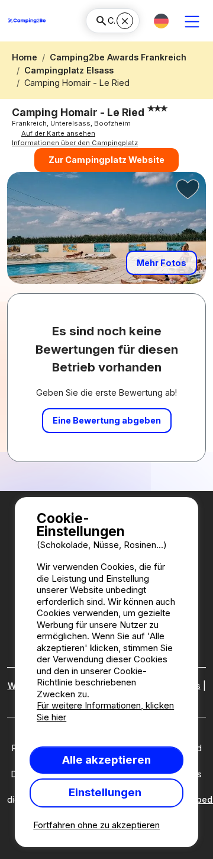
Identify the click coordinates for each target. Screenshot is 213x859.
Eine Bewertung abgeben (107, 420)
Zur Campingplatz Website (106, 160)
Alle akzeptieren (106, 760)
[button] (161, 21)
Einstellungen (106, 792)
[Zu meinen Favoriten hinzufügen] (188, 189)
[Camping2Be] (27, 20)
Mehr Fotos (161, 263)
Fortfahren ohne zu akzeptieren (96, 825)
